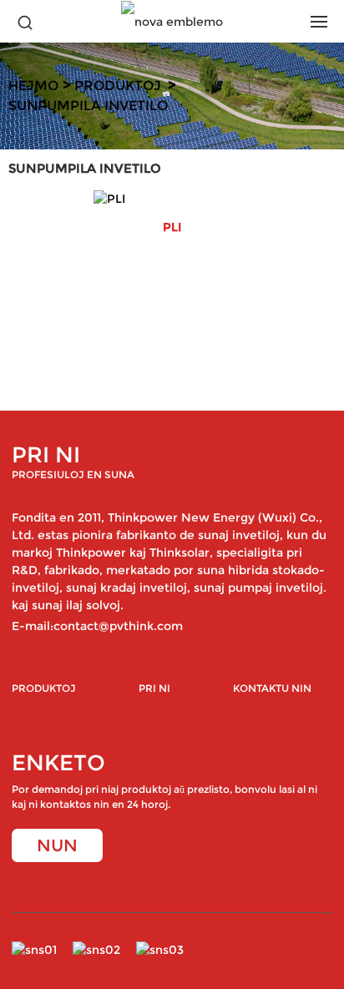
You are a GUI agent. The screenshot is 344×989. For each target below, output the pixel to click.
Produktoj (117, 85)
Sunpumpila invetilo (88, 106)
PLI (172, 227)
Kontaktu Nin (272, 689)
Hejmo (33, 85)
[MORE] (172, 198)
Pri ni (154, 689)
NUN (57, 845)
